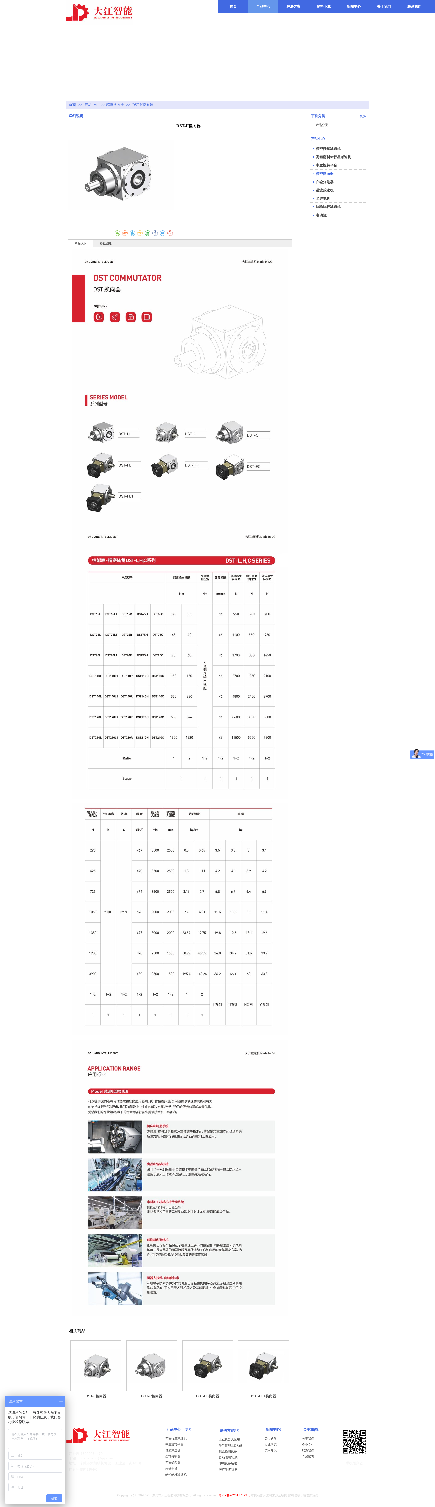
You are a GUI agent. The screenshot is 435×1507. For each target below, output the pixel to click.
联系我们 (308, 1450)
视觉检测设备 (228, 1451)
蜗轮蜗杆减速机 (176, 1474)
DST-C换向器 (151, 1396)
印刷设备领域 (228, 1463)
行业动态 (271, 1444)
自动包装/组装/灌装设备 (231, 1457)
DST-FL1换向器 (263, 1396)
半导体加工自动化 (231, 1445)
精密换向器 (115, 105)
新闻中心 (273, 1429)
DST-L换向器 (96, 1396)
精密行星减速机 (176, 1438)
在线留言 (308, 1456)
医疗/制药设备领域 (231, 1469)
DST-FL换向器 (207, 1396)
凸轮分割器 (172, 1456)
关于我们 (310, 1430)
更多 (236, 1430)
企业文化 (308, 1444)
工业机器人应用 (229, 1439)
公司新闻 (271, 1438)
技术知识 (271, 1450)
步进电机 (171, 1468)
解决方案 (227, 1430)
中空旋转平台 (174, 1444)
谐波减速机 (172, 1450)
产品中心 (92, 105)
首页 (72, 105)
